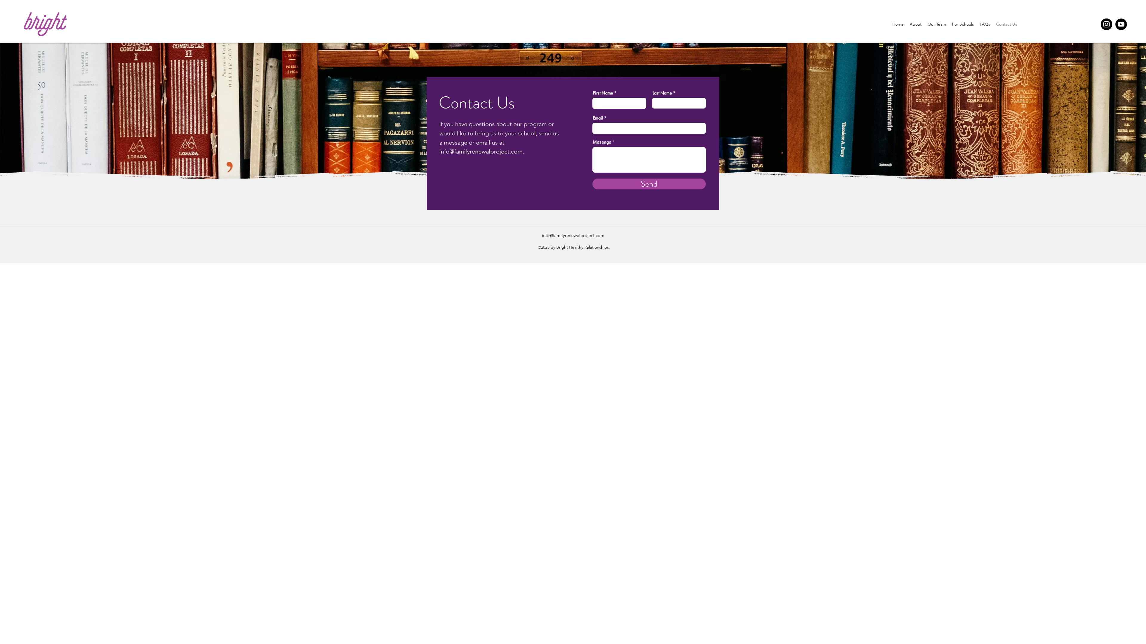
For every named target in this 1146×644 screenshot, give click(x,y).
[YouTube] (1121, 24)
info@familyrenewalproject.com (481, 151)
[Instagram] (1106, 24)
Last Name (662, 93)
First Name (603, 93)
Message (602, 142)
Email (598, 118)
